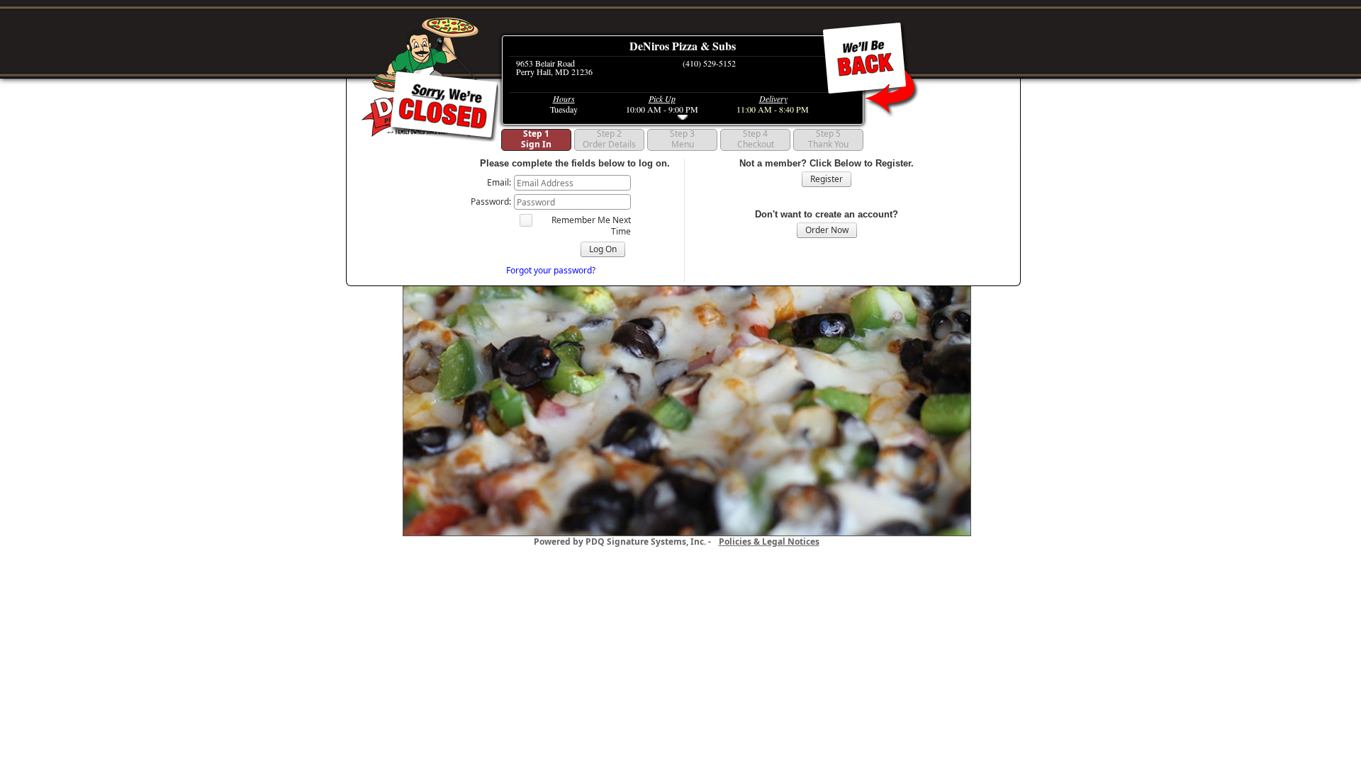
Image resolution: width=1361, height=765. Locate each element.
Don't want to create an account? (826, 214)
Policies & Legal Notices (769, 542)
